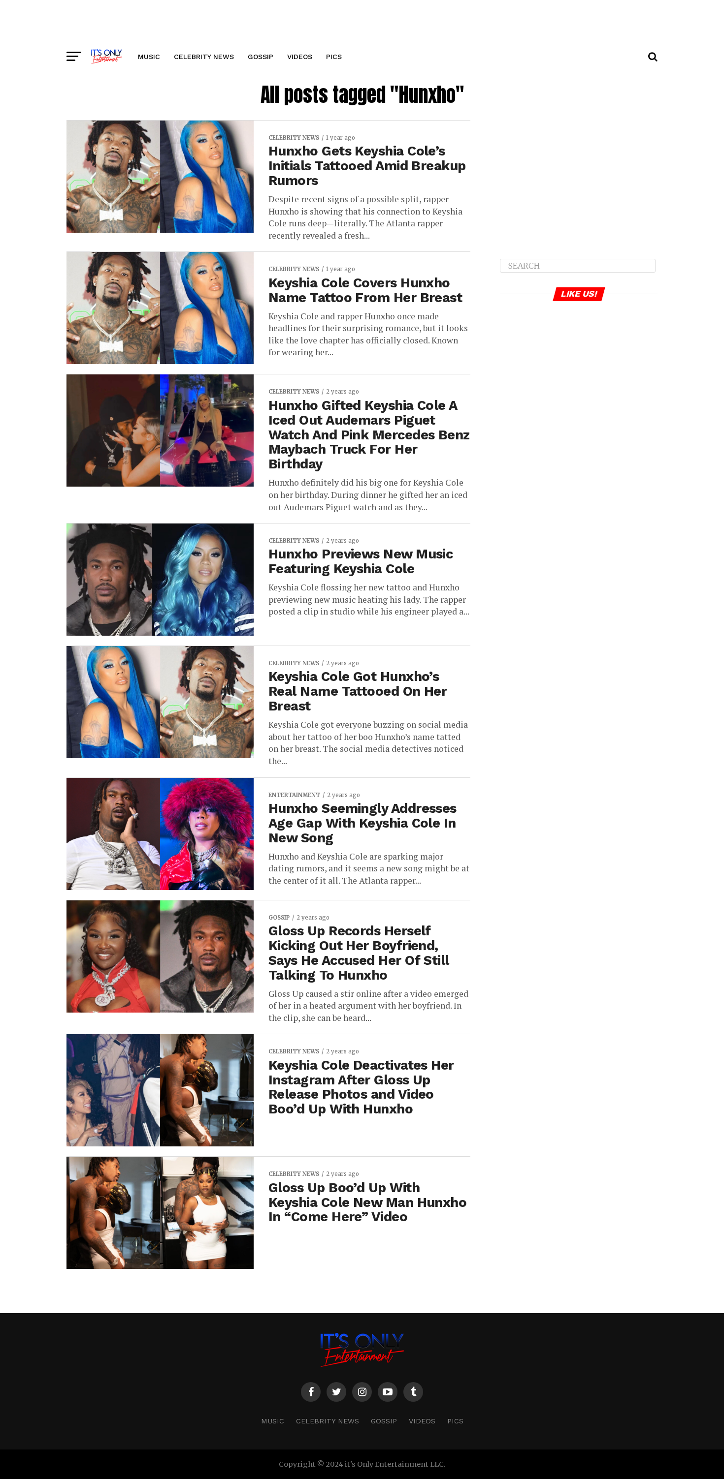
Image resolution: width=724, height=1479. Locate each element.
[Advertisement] (362, 22)
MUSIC (149, 57)
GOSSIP (260, 57)
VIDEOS (299, 57)
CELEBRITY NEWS (204, 57)
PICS (334, 57)
